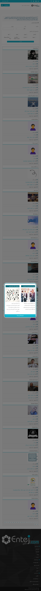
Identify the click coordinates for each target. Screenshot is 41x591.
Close (36, 283)
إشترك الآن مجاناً (20, 315)
